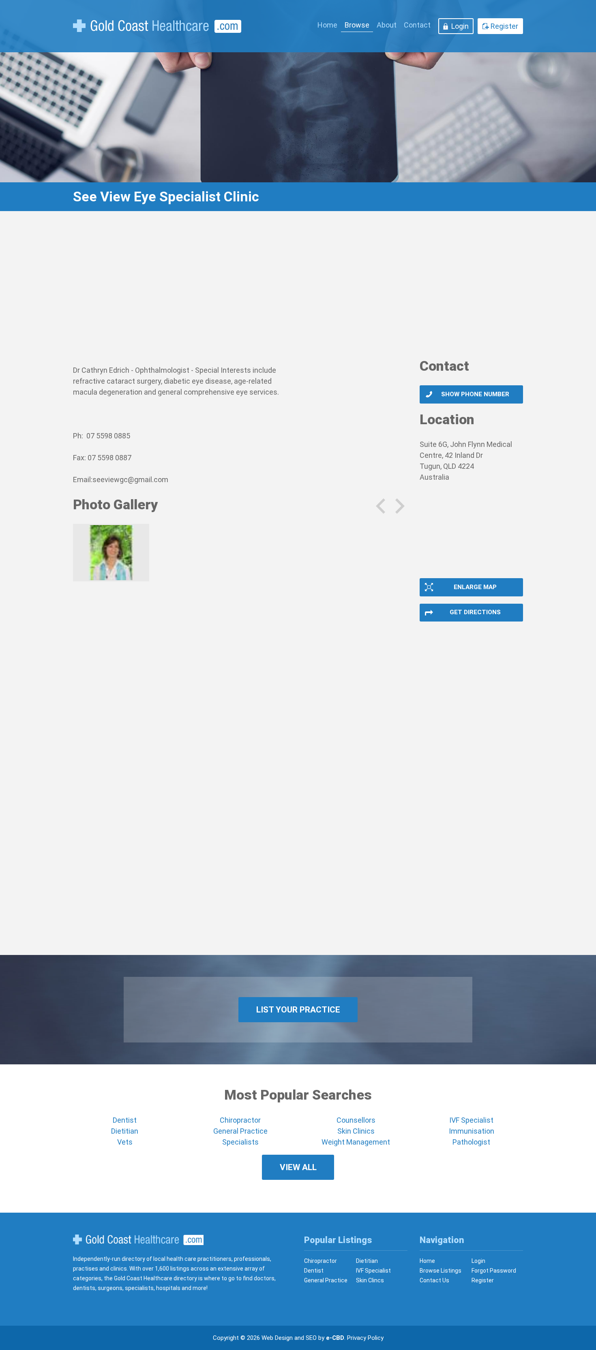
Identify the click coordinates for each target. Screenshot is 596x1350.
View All (298, 1167)
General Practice (240, 1131)
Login (460, 26)
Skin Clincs (370, 1280)
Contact (417, 25)
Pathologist (471, 1142)
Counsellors (356, 1120)
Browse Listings (440, 1270)
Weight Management (356, 1142)
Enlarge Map (475, 587)
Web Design (277, 1337)
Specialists (240, 1142)
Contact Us (434, 1280)
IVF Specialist (471, 1120)
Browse (357, 25)
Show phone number (475, 394)
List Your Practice (298, 1010)
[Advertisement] (298, 289)
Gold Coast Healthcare (138, 1240)
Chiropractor (240, 1120)
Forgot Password (494, 1270)
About (387, 25)
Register (504, 26)
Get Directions (475, 612)
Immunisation (471, 1131)
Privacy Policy (365, 1337)
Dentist (125, 1120)
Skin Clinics (356, 1131)
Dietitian (124, 1131)
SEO (311, 1337)
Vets (125, 1142)
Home (327, 25)
